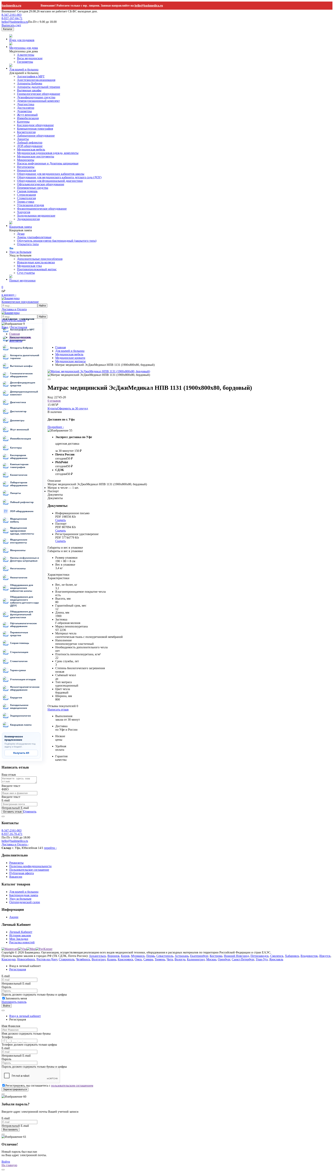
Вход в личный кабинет (25, 1016)
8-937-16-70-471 (12, 834)
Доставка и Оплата (14, 309)
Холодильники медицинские (36, 215)
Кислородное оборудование (35, 125)
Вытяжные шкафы (29, 90)
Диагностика (25, 104)
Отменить (29, 811)
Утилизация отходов (30, 205)
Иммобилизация (28, 118)
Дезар (21, 233)
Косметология (26, 132)
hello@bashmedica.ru (138, 5)
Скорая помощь (27, 191)
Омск (138, 959)
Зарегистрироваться (15, 1089)
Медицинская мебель (31, 149)
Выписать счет (11, 25)
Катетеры (23, 121)
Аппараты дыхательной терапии (38, 87)
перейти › (50, 847)
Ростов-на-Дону (47, 959)
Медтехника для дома (23, 47)
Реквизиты (16, 862)
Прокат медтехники (22, 280)
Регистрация (18, 327)
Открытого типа (28, 244)
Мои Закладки (18, 938)
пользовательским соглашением (72, 1085)
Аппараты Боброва (29, 83)
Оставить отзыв (12, 811)
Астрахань (182, 956)
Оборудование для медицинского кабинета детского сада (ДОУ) (59, 177)
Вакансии (15, 876)
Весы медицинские (30, 58)
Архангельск (97, 956)
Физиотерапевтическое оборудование (42, 208)
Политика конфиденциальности (30, 866)
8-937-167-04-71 (12, 18)
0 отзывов (54, 400)
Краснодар (9, 959)
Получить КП (21, 753)
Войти (6, 1005)
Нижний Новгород (236, 956)
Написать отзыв (58, 709)
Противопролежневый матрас (37, 269)
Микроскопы (25, 160)
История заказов (20, 935)
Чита (170, 959)
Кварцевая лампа (20, 226)
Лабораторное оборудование (36, 135)
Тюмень (160, 959)
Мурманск (138, 956)
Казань (111, 959)
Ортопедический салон (24, 902)
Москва (211, 959)
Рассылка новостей (22, 942)
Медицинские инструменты (35, 156)
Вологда (180, 959)
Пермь (150, 956)
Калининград (196, 959)
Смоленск (276, 956)
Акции (13, 917)
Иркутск (325, 956)
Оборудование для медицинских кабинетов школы (50, 173)
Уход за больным (20, 252)
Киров (125, 956)
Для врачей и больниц (23, 69)
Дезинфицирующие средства (36, 97)
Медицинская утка (29, 265)
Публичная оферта (21, 873)
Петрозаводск (259, 956)
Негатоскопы (25, 167)
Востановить (10, 1129)
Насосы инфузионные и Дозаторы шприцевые (47, 163)
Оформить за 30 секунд (72, 408)
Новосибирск (26, 959)
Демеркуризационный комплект (38, 100)
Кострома (216, 956)
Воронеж (113, 956)
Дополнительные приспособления (39, 258)
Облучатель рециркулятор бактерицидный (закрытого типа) (56, 240)
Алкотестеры (25, 54)
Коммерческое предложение (20, 301)
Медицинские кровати (70, 357)
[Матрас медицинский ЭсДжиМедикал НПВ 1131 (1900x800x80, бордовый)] (99, 371)
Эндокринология (28, 219)
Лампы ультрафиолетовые (34, 237)
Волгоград (99, 959)
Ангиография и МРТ (31, 76)
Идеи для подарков (21, 40)
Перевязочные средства (32, 187)
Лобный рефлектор (29, 142)
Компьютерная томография (35, 128)
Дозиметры (24, 111)
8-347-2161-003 (11, 14)
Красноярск (125, 959)
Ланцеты (23, 139)
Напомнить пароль (14, 1001)
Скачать (60, 520)
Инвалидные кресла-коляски (36, 262)
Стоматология (26, 198)
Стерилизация (26, 194)
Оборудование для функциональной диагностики (50, 180)
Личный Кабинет (20, 932)
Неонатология (26, 170)
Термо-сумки (25, 201)
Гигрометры (25, 61)
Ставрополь (66, 959)
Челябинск (83, 959)
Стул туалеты (26, 272)
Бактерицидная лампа (23, 895)
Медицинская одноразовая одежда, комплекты (47, 153)
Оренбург (224, 959)
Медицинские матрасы (70, 361)
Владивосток (309, 956)
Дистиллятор (25, 107)
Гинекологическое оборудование (38, 93)
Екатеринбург (199, 956)
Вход (5, 327)
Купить (52, 408)
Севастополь (164, 956)
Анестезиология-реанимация (36, 80)
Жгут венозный (27, 114)
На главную (9, 1165)
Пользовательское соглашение (29, 869)
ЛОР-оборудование (30, 146)
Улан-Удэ (262, 959)
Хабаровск (292, 956)
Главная (60, 347)
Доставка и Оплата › (15, 844)
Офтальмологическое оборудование (40, 184)
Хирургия (23, 212)
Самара (148, 959)
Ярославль (276, 959)
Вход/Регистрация (14, 320)
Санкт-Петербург (243, 959)
